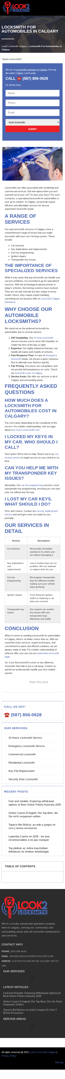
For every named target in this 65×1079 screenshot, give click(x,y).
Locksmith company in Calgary (31, 69)
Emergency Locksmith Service (27, 746)
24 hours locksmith (43, 337)
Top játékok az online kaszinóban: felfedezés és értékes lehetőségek (29, 850)
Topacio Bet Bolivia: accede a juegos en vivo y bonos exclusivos (32, 826)
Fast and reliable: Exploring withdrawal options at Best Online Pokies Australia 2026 (35, 803)
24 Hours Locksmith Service (25, 737)
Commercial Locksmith (22, 754)
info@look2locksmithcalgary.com (31, 956)
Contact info (12, 944)
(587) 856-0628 (18, 951)
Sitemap (59, 1062)
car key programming (32, 485)
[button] (61, 7)
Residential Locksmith (22, 762)
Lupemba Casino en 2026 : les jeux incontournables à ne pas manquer (29, 838)
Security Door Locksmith (23, 779)
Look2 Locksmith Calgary (14, 46)
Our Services (14, 971)
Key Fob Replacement (22, 771)
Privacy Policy (9, 1055)
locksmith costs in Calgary (28, 373)
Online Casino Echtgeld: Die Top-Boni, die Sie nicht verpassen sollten (33, 814)
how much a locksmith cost (25, 430)
